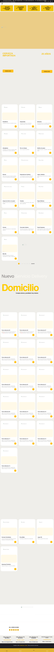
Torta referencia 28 (24, 330)
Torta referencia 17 (6, 438)
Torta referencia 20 (6, 411)
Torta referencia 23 (6, 384)
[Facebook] (45, 1)
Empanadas (22, 121)
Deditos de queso (41, 148)
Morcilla (4, 253)
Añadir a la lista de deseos (16, 106)
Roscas (4, 174)
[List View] (3, 102)
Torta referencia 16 (24, 438)
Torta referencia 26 (6, 357)
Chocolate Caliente (24, 227)
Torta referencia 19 (24, 411)
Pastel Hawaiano (41, 227)
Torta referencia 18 (42, 411)
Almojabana (5, 148)
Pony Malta (22, 537)
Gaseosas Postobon (6, 564)
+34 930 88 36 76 (47, 639)
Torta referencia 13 (6, 466)
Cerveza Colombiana (6, 537)
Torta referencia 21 (42, 384)
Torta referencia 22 (24, 384)
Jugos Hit (40, 537)
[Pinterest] (50, 1)
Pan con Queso (23, 148)
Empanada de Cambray (25, 174)
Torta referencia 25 (24, 357)
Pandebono (5, 121)
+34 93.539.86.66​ (7, 640)
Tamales (22, 201)
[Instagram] (47, 1)
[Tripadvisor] (49, 1)
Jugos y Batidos (41, 174)
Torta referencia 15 (42, 438)
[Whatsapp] (52, 1)
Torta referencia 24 (42, 357)
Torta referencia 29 (6, 330)
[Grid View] (2, 102)
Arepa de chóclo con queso (9, 201)
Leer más (16, 126)
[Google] (12, 630)
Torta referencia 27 (42, 330)
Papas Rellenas (40, 201)
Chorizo (4, 227)
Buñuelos (39, 121)
